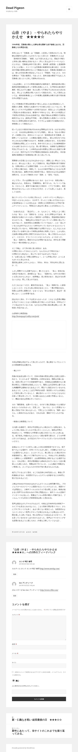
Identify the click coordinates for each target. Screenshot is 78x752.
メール (15, 653)
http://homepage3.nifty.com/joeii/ (25, 316)
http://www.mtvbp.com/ (50, 568)
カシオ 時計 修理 (25, 561)
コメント (16, 615)
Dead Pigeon (15, 8)
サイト (14, 662)
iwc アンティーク (26, 583)
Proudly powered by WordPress (23, 748)
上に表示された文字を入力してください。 (26, 686)
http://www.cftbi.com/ (49, 590)
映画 (35, 532)
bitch (29, 532)
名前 (14, 644)
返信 (14, 574)
